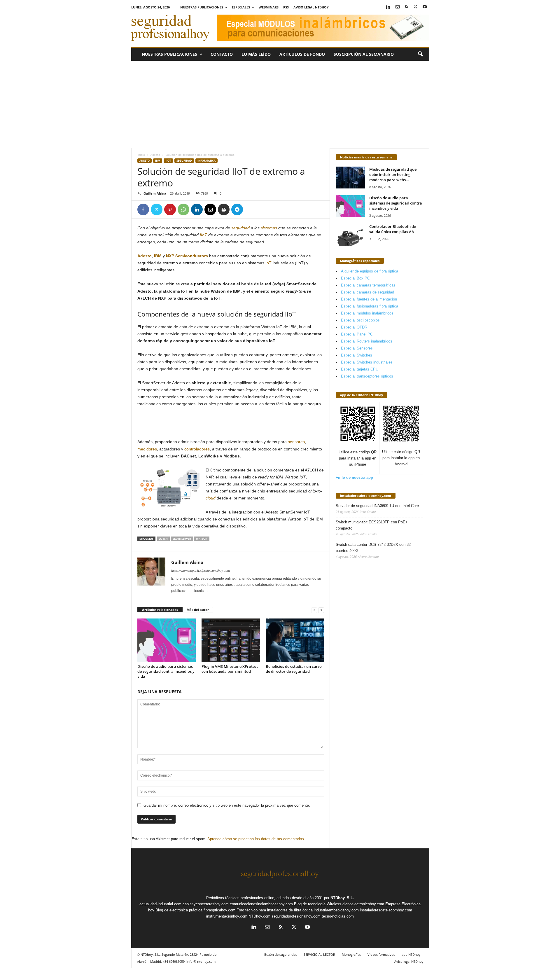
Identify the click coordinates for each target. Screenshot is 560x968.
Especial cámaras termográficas (368, 285)
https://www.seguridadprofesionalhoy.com (200, 570)
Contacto (222, 54)
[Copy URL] (250, 209)
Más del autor (198, 609)
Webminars (269, 7)
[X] (415, 7)
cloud (211, 498)
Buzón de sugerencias (280, 954)
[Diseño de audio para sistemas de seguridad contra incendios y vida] (166, 640)
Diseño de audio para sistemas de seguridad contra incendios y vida (166, 671)
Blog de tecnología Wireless (317, 904)
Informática (206, 161)
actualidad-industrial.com (160, 904)
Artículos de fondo (302, 54)
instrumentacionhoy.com (226, 916)
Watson (201, 539)
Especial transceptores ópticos (367, 376)
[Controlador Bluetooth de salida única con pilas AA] (350, 235)
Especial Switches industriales (367, 362)
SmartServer (182, 539)
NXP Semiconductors (187, 256)
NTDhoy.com (259, 916)
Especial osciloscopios (360, 320)
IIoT (168, 161)
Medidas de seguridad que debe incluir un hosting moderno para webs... (392, 174)
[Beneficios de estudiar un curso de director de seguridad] (295, 640)
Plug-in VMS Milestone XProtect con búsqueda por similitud (230, 669)
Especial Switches (356, 355)
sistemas (269, 228)
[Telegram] (237, 209)
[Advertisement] (280, 104)
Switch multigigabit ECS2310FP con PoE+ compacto (372, 525)
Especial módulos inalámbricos (367, 313)
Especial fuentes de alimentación (369, 299)
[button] (420, 54)
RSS (286, 7)
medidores (147, 449)
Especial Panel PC (357, 334)
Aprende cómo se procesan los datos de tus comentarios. (256, 839)
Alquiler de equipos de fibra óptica (369, 271)
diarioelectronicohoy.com (363, 904)
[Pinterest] (170, 209)
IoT (268, 263)
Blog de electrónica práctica (178, 910)
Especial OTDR (354, 327)
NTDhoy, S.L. (342, 898)
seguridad (240, 228)
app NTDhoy (411, 954)
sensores (296, 441)
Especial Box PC (355, 278)
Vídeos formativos (381, 954)
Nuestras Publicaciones (201, 7)
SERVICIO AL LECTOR (319, 954)
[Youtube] (424, 7)
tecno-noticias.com (338, 916)
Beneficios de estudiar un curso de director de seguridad (294, 669)
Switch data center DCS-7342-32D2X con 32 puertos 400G (373, 547)
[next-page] (321, 610)
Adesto (155, 155)
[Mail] (397, 7)
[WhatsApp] (183, 209)
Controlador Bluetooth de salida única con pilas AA (392, 229)
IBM (157, 161)
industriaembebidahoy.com (336, 910)
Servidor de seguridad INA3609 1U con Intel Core (377, 506)
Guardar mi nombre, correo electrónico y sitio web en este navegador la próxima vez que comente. (227, 805)
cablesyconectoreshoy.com (206, 904)
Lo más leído (256, 54)
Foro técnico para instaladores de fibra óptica (275, 910)
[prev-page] (314, 610)
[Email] (210, 209)
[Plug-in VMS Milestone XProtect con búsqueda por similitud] (231, 640)
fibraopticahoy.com (219, 910)
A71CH (163, 539)
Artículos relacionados (160, 609)
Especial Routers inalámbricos (366, 341)
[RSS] (406, 7)
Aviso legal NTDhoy (311, 7)
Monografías (351, 954)
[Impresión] (224, 209)
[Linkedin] (388, 7)
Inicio (141, 155)
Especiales (241, 7)
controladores (197, 449)
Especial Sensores (357, 348)
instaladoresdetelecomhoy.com (365, 495)
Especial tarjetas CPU (359, 369)
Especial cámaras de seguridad (367, 292)
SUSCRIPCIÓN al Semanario (364, 54)
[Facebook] (143, 209)
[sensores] (287, 441)
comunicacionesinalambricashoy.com (261, 904)
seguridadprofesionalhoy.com (296, 916)
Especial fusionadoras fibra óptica (369, 306)
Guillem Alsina (155, 193)
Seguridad (184, 161)
